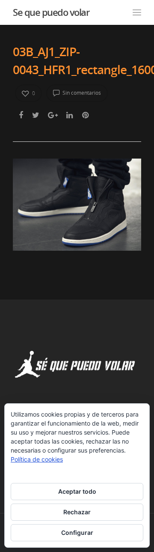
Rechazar (77, 512)
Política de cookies (37, 459)
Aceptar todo (77, 491)
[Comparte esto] (21, 115)
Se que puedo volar (51, 12)
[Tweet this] (36, 115)
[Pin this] (86, 115)
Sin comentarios (81, 92)
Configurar (77, 532)
